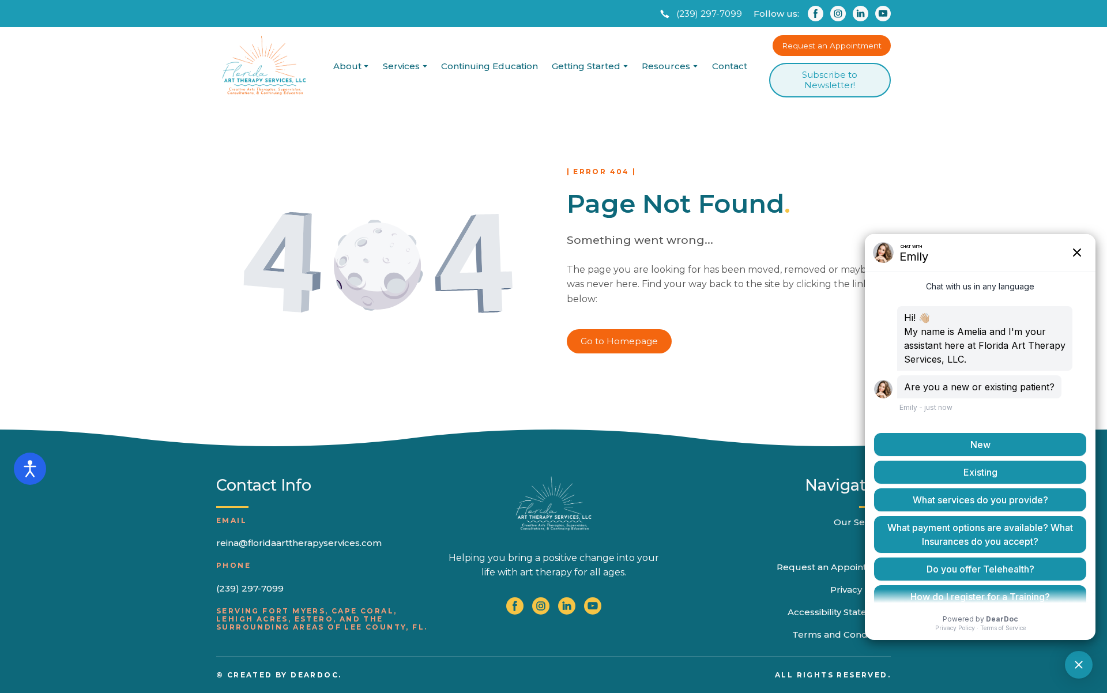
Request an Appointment (834, 567)
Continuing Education (489, 66)
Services (401, 66)
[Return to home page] (263, 66)
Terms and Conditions (841, 634)
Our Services (862, 522)
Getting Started (586, 66)
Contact (729, 66)
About (347, 66)
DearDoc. (316, 675)
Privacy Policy (860, 589)
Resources (666, 66)
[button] (700, 14)
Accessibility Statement (839, 612)
